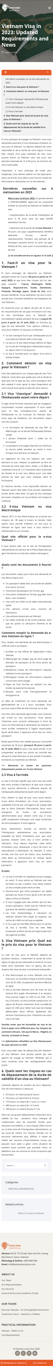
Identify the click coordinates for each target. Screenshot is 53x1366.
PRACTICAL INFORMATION (29, 20)
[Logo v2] (11, 7)
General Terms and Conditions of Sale (20, 1293)
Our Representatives (12, 1284)
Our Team (6, 1280)
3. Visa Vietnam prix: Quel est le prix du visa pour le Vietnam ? (26, 117)
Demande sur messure (14, 1362)
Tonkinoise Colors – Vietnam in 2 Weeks (21, 1314)
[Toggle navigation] (49, 8)
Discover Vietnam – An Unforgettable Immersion (25, 1309)
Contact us (41, 1362)
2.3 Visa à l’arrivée (14, 111)
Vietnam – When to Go (12, 1330)
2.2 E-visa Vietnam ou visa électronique (25, 107)
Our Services (8, 1288)
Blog (5, 20)
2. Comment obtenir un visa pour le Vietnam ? (26, 93)
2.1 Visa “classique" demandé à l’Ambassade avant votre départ (27, 101)
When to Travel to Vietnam (31, 1213)
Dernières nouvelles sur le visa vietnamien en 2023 (27, 81)
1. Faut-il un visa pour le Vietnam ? (21, 87)
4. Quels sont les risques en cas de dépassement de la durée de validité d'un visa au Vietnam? (25, 127)
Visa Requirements (11, 1335)
